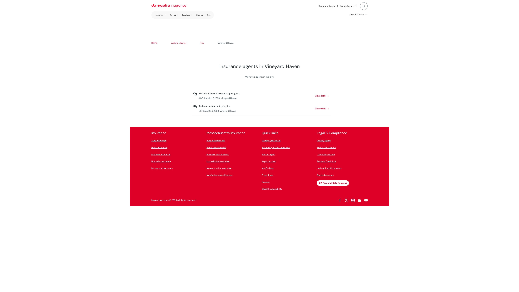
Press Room (267, 175)
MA (202, 43)
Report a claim (269, 161)
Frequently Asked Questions (276, 147)
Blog (209, 15)
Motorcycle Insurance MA (219, 168)
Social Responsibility (272, 189)
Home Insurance (159, 147)
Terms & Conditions (326, 161)
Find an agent (268, 154)
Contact (200, 15)
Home (154, 43)
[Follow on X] (346, 200)
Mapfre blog (268, 168)
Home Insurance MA (216, 147)
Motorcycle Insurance (162, 168)
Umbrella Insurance (161, 161)
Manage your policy (271, 140)
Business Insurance (160, 154)
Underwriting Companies (329, 168)
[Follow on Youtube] (366, 200)
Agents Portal (346, 6)
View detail (320, 95)
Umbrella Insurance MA (218, 161)
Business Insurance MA (218, 154)
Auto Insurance (158, 140)
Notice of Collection (326, 147)
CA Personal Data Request (333, 183)
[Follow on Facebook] (340, 200)
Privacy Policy (324, 140)
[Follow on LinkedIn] (359, 200)
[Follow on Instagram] (353, 200)
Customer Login (326, 6)
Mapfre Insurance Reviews (219, 175)
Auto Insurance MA (216, 140)
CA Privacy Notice (326, 154)
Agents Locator (178, 43)
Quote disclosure (325, 175)
